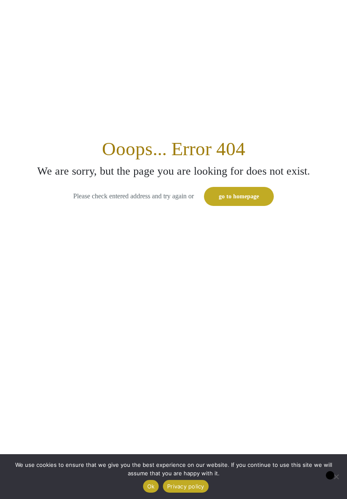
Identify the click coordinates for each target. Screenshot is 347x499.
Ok (151, 486)
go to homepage (239, 196)
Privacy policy (185, 486)
